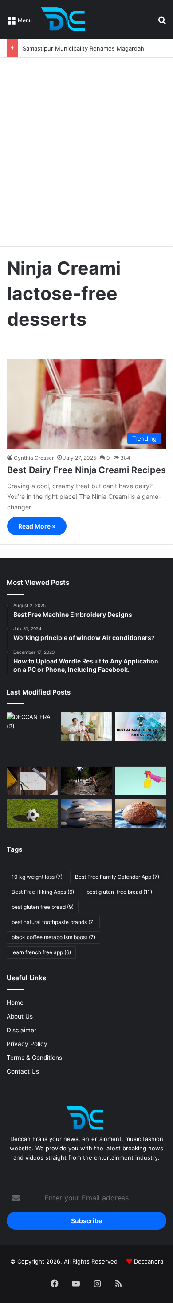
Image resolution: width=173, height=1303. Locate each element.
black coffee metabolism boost (53, 937)
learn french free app (41, 952)
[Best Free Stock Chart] (32, 781)
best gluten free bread (43, 907)
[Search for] (161, 23)
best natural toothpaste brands (53, 922)
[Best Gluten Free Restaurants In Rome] (140, 813)
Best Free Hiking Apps (43, 891)
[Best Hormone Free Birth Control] (86, 813)
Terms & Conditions (34, 1057)
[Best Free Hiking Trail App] (86, 781)
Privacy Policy (27, 1043)
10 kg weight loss (37, 876)
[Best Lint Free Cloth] (140, 781)
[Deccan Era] (65, 19)
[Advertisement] (86, 148)
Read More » (36, 526)
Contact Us (23, 1071)
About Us (20, 1016)
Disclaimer (21, 1030)
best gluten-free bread (119, 891)
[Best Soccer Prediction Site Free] (32, 813)
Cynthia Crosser (34, 457)
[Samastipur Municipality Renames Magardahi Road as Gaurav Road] (32, 737)
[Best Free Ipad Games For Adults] (86, 726)
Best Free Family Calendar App (117, 876)
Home (15, 1002)
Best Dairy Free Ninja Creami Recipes (86, 470)
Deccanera (148, 1261)
